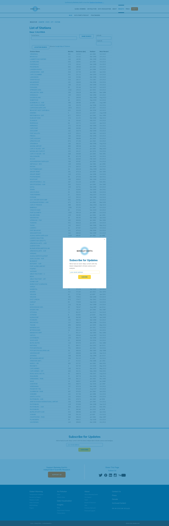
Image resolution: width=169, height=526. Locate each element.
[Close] (104, 239)
